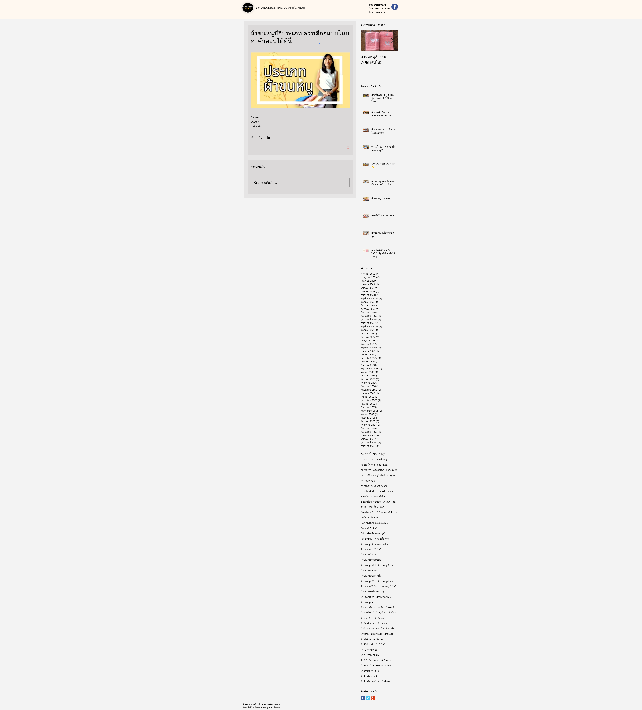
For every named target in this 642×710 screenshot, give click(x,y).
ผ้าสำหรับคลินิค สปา (380, 665)
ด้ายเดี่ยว (373, 506)
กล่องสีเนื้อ (378, 469)
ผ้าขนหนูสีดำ (367, 596)
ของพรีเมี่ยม (380, 496)
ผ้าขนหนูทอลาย (369, 570)
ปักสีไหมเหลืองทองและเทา (374, 522)
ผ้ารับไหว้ (380, 644)
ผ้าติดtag (379, 618)
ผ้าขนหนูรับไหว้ (388, 586)
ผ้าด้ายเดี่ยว (256, 126)
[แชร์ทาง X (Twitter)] (260, 137)
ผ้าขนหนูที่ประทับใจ (371, 575)
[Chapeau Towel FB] (394, 7)
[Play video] (300, 80)
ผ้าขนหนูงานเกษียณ (371, 559)
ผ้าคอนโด (366, 612)
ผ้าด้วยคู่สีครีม (380, 612)
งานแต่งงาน (389, 501)
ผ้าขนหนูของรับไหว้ (371, 549)
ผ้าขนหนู (365, 544)
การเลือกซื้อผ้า (368, 491)
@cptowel (381, 12)
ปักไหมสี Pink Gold (370, 528)
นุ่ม (395, 512)
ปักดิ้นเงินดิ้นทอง (369, 517)
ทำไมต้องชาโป (384, 512)
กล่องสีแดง (391, 469)
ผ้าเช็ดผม (255, 117)
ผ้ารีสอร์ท (386, 660)
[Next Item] (392, 40)
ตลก (382, 506)
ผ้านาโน (390, 628)
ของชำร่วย (366, 496)
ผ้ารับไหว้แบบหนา (370, 660)
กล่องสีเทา (366, 469)
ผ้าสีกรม (386, 681)
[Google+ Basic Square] (373, 698)
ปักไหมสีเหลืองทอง (370, 533)
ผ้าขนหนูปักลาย (386, 581)
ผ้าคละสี (390, 607)
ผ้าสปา (364, 665)
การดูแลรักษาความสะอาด (374, 485)
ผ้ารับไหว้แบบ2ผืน (370, 654)
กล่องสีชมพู (381, 459)
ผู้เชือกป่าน (366, 538)
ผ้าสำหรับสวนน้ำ (369, 676)
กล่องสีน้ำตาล (368, 464)
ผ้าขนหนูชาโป (368, 565)
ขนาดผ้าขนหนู (385, 491)
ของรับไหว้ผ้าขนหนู (371, 501)
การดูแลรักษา (368, 480)
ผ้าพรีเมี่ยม (366, 639)
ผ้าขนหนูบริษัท (368, 581)
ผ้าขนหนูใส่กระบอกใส (372, 607)
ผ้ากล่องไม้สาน (381, 538)
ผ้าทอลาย (382, 623)
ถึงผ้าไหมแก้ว (367, 512)
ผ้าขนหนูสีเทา (383, 596)
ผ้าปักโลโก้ (376, 633)
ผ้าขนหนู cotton (380, 544)
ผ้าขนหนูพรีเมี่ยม (369, 586)
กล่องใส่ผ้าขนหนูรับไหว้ (373, 475)
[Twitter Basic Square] (368, 698)
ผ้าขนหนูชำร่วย (386, 565)
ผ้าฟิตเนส (378, 639)
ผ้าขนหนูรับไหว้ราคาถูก (373, 591)
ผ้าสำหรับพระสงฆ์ (370, 670)
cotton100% (367, 459)
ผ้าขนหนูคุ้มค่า (368, 554)
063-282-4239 (382, 8)
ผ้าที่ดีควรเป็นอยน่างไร (372, 628)
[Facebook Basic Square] (363, 698)
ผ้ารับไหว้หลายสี (369, 649)
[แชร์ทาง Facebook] (252, 137)
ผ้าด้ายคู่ (255, 121)
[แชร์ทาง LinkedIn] (268, 137)
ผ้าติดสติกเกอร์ (368, 623)
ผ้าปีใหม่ (388, 633)
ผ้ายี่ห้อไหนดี (367, 644)
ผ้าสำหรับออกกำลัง (370, 681)
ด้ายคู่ (363, 506)
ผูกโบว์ (385, 533)
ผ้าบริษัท (365, 633)
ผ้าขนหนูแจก (367, 602)
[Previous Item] (366, 40)
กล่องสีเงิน (382, 464)
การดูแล (391, 475)
